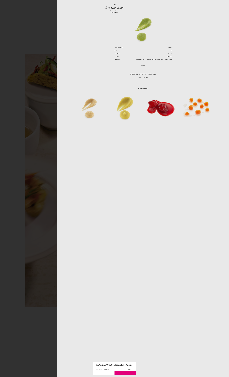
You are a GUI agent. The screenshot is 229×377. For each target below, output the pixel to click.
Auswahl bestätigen (103, 372)
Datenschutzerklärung (122, 366)
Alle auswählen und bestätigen (125, 372)
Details (129, 369)
